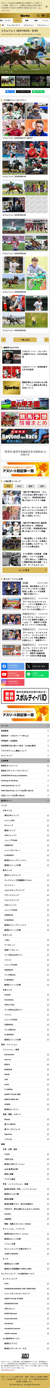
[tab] (8, 20)
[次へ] (3, 55)
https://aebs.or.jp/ (8, 1370)
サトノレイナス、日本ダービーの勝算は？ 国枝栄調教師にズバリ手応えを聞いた (24, 70)
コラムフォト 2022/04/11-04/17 (17, 138)
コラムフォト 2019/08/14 (14, 176)
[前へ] (46, 55)
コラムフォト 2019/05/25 (14, 215)
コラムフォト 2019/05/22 (14, 330)
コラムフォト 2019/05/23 (14, 292)
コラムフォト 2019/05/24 (14, 253)
